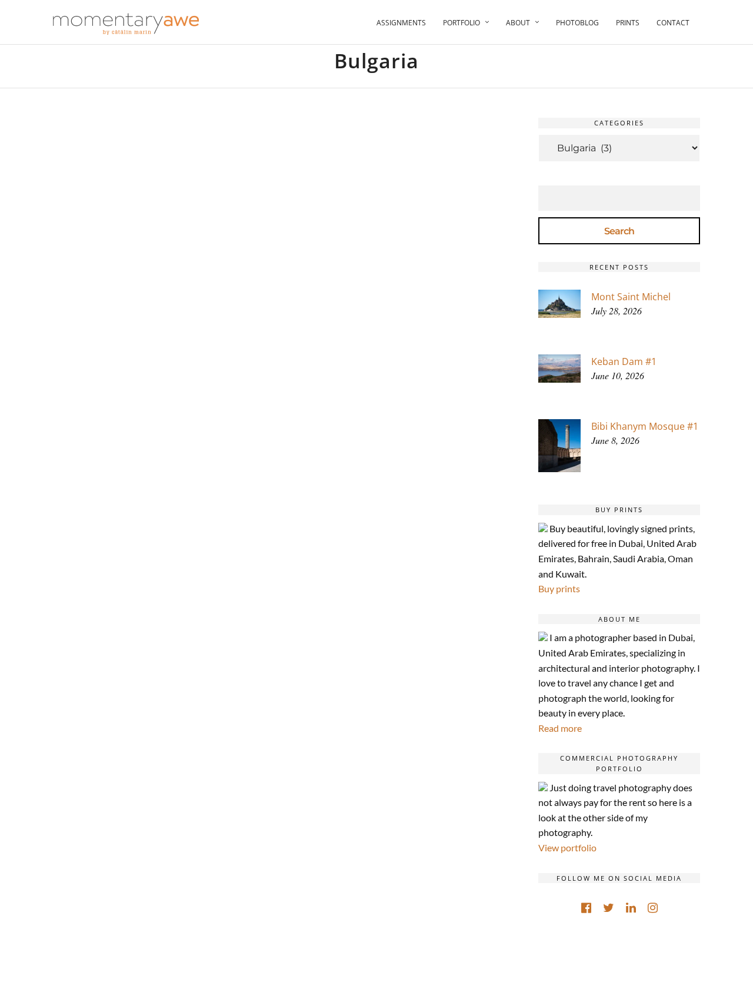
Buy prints (559, 588)
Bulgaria (142, 298)
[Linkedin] (631, 908)
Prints (627, 23)
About (518, 23)
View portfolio (567, 847)
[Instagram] (653, 908)
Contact (673, 23)
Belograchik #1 (162, 314)
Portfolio (461, 23)
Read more (560, 728)
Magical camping (161, 705)
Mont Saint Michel (631, 296)
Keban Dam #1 (624, 361)
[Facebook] (586, 908)
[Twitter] (608, 908)
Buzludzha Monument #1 (379, 441)
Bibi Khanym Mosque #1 (644, 426)
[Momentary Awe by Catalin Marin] (126, 24)
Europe (184, 298)
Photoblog (577, 23)
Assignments (401, 23)
